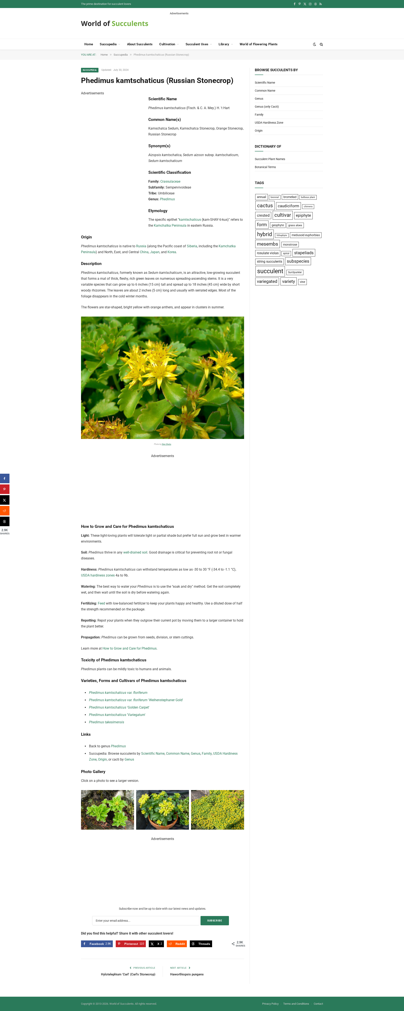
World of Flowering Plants (259, 44)
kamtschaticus (190, 220)
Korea (171, 252)
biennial (275, 197)
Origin (102, 759)
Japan (154, 252)
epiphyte (303, 215)
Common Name (177, 754)
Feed (101, 603)
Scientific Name (153, 754)
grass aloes (295, 225)
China (144, 252)
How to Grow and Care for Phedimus (129, 648)
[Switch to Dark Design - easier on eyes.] (314, 44)
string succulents (269, 261)
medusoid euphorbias (306, 235)
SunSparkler (295, 272)
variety (288, 281)
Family (207, 754)
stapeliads (304, 252)
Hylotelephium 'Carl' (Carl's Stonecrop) (128, 974)
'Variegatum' (117, 715)
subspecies (298, 261)
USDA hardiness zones (98, 575)
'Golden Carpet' (119, 707)
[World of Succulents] (114, 23)
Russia (141, 246)
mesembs (267, 244)
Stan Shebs (166, 444)
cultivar (282, 215)
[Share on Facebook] (4, 478)
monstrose (290, 244)
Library (224, 44)
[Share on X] (4, 500)
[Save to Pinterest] (4, 489)
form (262, 224)
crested (263, 215)
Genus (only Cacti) (267, 106)
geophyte (278, 225)
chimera (308, 206)
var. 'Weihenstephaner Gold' (136, 700)
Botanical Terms (265, 167)
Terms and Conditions (296, 1003)
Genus (195, 754)
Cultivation (167, 44)
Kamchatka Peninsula (170, 225)
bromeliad (289, 197)
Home (88, 44)
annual (261, 197)
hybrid (264, 234)
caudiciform (288, 205)
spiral (286, 253)
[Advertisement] (246, 24)
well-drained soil (135, 552)
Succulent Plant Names (270, 159)
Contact (318, 1003)
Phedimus (167, 199)
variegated (267, 281)
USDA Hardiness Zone (269, 122)
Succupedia (108, 44)
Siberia (192, 246)
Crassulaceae (170, 181)
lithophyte (282, 235)
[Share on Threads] (4, 521)
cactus (265, 205)
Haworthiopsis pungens (187, 974)
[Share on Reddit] (4, 510)
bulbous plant (308, 197)
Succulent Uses (197, 44)
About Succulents (140, 44)
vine (302, 282)
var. (118, 693)
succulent (270, 271)
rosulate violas (268, 253)
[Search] (321, 44)
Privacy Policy (270, 1003)
